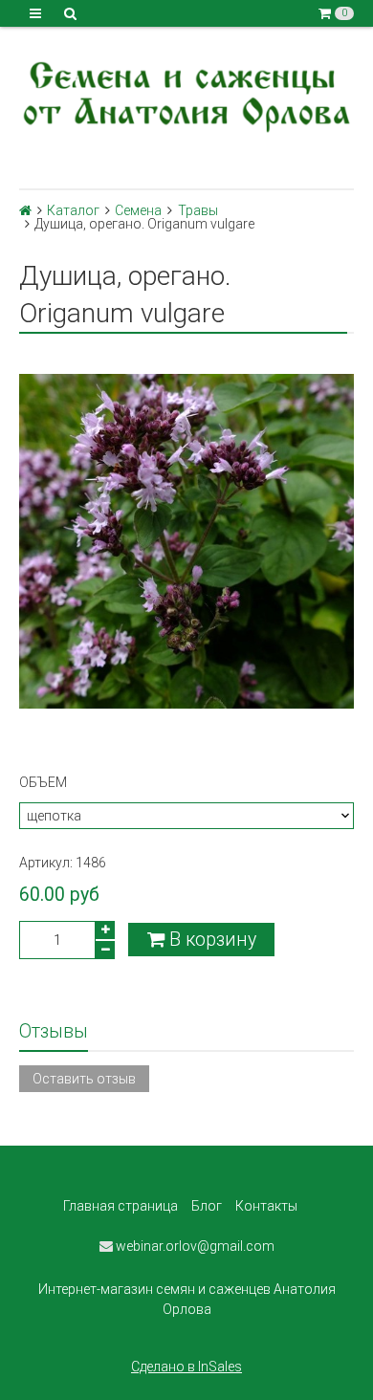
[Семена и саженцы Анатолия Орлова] (186, 94)
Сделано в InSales (186, 1366)
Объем (43, 782)
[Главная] (25, 210)
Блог (206, 1206)
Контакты (266, 1206)
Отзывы (53, 1031)
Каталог (73, 210)
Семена (138, 210)
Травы (198, 210)
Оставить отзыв (84, 1078)
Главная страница (120, 1206)
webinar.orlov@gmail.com (193, 1246)
